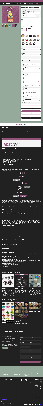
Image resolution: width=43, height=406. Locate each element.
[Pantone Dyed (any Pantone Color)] (26, 40)
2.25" (31, 26)
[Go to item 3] (9, 25)
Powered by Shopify (11, 403)
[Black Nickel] (34, 36)
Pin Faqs (36, 386)
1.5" (22, 26)
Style (22, 48)
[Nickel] (26, 36)
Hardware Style (23, 53)
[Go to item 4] (13, 25)
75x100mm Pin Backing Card (8, 145)
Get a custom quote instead (32, 117)
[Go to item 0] (3, 25)
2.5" (34, 26)
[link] (8, 280)
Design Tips (36, 384)
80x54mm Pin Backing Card (8, 144)
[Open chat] (2, 402)
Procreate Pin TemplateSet (8, 143)
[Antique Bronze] (26, 43)
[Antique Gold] (38, 40)
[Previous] (1, 1)
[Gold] (23, 36)
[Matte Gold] (30, 40)
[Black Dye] (30, 36)
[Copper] (38, 36)
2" (28, 26)
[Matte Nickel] (34, 40)
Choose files (31, 108)
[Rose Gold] (23, 40)
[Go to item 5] (16, 25)
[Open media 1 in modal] (10, 14)
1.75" (25, 26)
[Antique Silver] (23, 43)
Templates (36, 385)
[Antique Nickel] (34, 43)
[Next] (17, 1)
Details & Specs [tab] (19, 124)
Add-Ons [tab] (25, 124)
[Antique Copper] (30, 43)
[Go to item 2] (6, 25)
